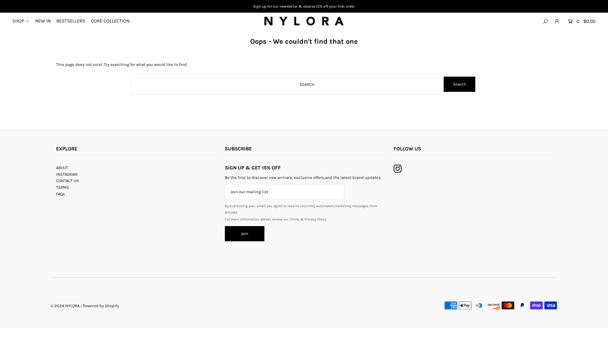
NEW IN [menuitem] (43, 21)
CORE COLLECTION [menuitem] (110, 21)
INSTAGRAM (67, 174)
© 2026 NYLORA (65, 305)
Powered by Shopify (101, 305)
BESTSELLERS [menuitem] (70, 21)
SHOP (18, 21)
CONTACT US (67, 180)
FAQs (60, 194)
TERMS (62, 187)
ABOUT (62, 167)
